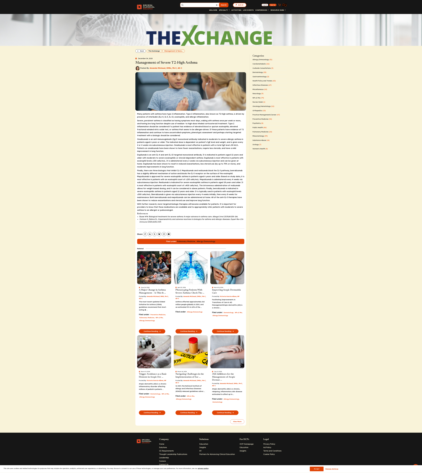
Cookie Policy (269, 454)
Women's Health (260, 149)
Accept (316, 469)
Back (142, 51)
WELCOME (213, 10)
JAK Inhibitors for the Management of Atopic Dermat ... (223, 377)
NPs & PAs (159, 317)
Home (161, 444)
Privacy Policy (269, 444)
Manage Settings (331, 469)
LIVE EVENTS (248, 10)
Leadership (164, 458)
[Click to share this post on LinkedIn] (150, 234)
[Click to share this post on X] (154, 234)
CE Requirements (166, 451)
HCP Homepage (247, 444)
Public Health (259, 128)
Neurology (258, 94)
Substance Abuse (261, 140)
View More (237, 422)
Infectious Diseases (262, 85)
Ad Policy (267, 447)
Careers (162, 461)
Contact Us (163, 464)
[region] (211, 469)
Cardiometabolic (261, 64)
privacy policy (203, 468)
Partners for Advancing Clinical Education (217, 454)
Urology (257, 145)
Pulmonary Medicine (146, 317)
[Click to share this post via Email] (169, 234)
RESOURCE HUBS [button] (277, 10)
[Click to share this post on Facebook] (145, 234)
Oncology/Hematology (263, 106)
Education (203, 444)
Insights (202, 447)
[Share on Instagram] (164, 234)
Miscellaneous (260, 89)
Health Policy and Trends (264, 81)
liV (200, 451)
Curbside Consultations (263, 68)
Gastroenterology (261, 77)
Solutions (163, 447)
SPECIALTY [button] (223, 10)
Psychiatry (258, 123)
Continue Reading (151, 331)
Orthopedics (259, 111)
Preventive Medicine (157, 314)
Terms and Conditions (272, 451)
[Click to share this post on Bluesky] (159, 234)
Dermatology (229, 312)
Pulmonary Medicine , (187, 241)
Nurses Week (259, 102)
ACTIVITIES (236, 10)
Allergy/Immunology (206, 241)
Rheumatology (260, 136)
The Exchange (154, 51)
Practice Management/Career (266, 115)
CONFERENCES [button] (261, 10)
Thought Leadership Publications (173, 454)
